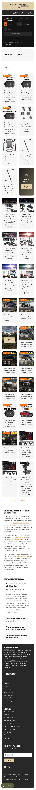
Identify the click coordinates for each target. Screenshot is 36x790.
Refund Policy (16, 774)
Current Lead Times (10, 712)
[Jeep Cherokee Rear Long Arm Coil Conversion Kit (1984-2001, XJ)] (9, 145)
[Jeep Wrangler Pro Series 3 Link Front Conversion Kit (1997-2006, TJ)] (26, 145)
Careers (6, 686)
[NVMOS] (18, 12)
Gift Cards (7, 715)
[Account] (27, 13)
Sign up (9, 760)
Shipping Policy (25, 774)
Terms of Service (16, 777)
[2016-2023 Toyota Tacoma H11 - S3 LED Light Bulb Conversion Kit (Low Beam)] (26, 239)
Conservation (8, 698)
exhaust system (15, 539)
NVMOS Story (8, 692)
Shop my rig (17, 34)
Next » (23, 500)
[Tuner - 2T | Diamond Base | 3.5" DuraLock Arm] (9, 468)
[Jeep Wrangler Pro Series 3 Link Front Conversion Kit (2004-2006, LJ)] (9, 175)
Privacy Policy (7, 774)
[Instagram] (9, 767)
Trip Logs (7, 738)
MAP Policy (7, 777)
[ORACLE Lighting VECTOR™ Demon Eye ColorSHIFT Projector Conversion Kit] (9, 239)
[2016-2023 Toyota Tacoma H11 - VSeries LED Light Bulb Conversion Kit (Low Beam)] (9, 271)
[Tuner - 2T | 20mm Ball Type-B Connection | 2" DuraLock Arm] (26, 438)
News (5, 735)
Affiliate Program (9, 701)
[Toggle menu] (5, 13)
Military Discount (9, 720)
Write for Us (7, 689)
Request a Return (9, 729)
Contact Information (23, 779)
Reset (18, 38)
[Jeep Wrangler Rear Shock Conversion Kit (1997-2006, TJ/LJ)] (26, 113)
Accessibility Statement (10, 779)
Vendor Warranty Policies (12, 726)
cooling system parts (23, 556)
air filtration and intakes (19, 537)
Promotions (7, 723)
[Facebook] (5, 767)
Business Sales (8, 718)
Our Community (9, 695)
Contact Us (7, 732)
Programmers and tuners (21, 523)
